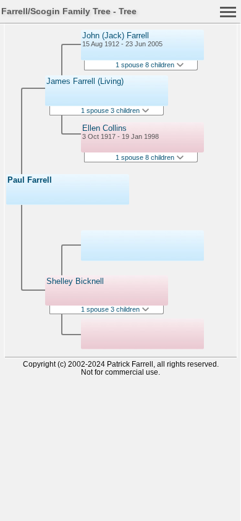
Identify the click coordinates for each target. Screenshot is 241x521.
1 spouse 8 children (146, 65)
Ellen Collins (104, 128)
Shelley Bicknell (75, 281)
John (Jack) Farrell (115, 35)
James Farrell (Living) (85, 81)
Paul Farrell (29, 180)
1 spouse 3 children (111, 110)
